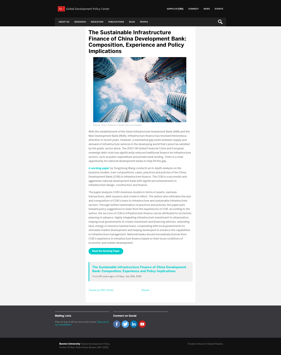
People (144, 21)
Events (219, 8)
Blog (132, 21)
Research (80, 21)
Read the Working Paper (106, 251)
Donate (145, 290)
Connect (193, 8)
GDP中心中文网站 (175, 8)
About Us (64, 21)
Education (97, 21)
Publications (116, 21)
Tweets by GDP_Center (101, 290)
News (207, 8)
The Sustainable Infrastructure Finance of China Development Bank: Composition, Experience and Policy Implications (139, 269)
